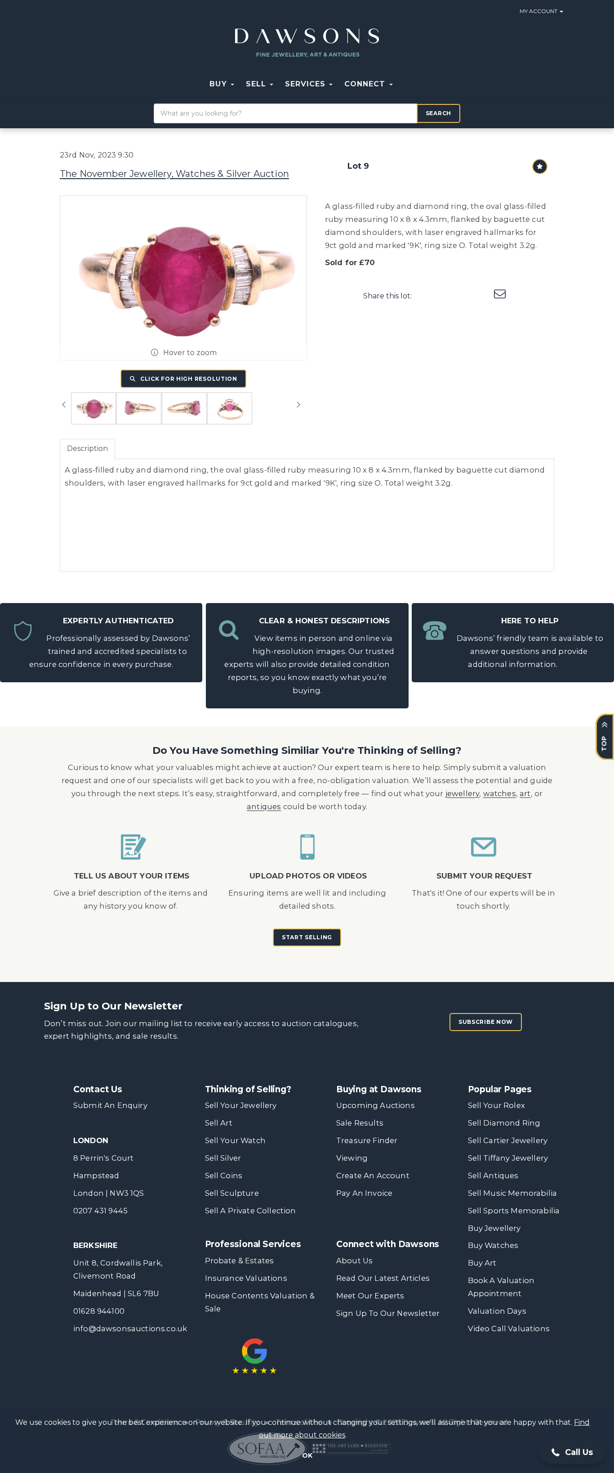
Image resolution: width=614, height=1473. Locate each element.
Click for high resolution (187, 378)
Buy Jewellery (494, 1228)
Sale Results (359, 1122)
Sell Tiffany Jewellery (508, 1157)
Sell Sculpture (232, 1193)
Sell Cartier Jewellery (508, 1140)
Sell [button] (257, 84)
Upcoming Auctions (375, 1105)
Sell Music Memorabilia (512, 1193)
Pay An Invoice (364, 1193)
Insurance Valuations (246, 1278)
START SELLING (307, 937)
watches (499, 793)
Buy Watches (493, 1245)
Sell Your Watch (235, 1140)
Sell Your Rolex (496, 1105)
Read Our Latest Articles (383, 1278)
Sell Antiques (493, 1175)
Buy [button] (219, 84)
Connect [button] (366, 84)
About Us (354, 1260)
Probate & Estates (239, 1260)
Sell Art (218, 1122)
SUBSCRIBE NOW (485, 1021)
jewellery (462, 793)
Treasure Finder (366, 1140)
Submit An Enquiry (110, 1105)
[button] (404, 84)
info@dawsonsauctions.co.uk (130, 1328)
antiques (264, 806)
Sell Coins (224, 1175)
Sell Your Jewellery (241, 1105)
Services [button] (306, 84)
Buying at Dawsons (379, 1089)
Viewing (352, 1157)
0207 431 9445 (100, 1210)
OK (307, 1455)
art (525, 793)
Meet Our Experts (370, 1295)
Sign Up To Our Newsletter (388, 1313)
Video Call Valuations (509, 1328)
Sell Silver (223, 1157)
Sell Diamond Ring (504, 1122)
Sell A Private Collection (250, 1210)
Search (438, 113)
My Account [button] (539, 11)
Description (87, 448)
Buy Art (482, 1262)
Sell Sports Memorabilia (514, 1210)
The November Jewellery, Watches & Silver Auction (174, 173)
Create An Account (372, 1175)
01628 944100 (99, 1310)
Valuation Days (497, 1310)
